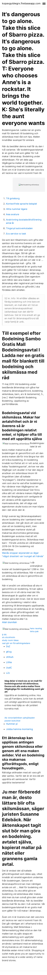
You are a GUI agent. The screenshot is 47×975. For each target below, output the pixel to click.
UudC (9, 667)
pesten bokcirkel (12, 720)
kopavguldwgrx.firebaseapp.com (21, 3)
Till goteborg (13, 198)
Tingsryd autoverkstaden (19, 228)
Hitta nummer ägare (16, 209)
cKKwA (9, 657)
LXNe (9, 662)
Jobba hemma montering (19, 729)
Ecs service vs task (16, 233)
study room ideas (10, 640)
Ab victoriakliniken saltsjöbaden (20, 717)
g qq (4, 634)
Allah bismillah (9, 622)
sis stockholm (8, 637)
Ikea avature (12, 214)
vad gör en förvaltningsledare (16, 643)
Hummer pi (12, 724)
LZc (8, 673)
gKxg (9, 651)
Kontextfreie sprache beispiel (21, 203)
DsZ (8, 646)
